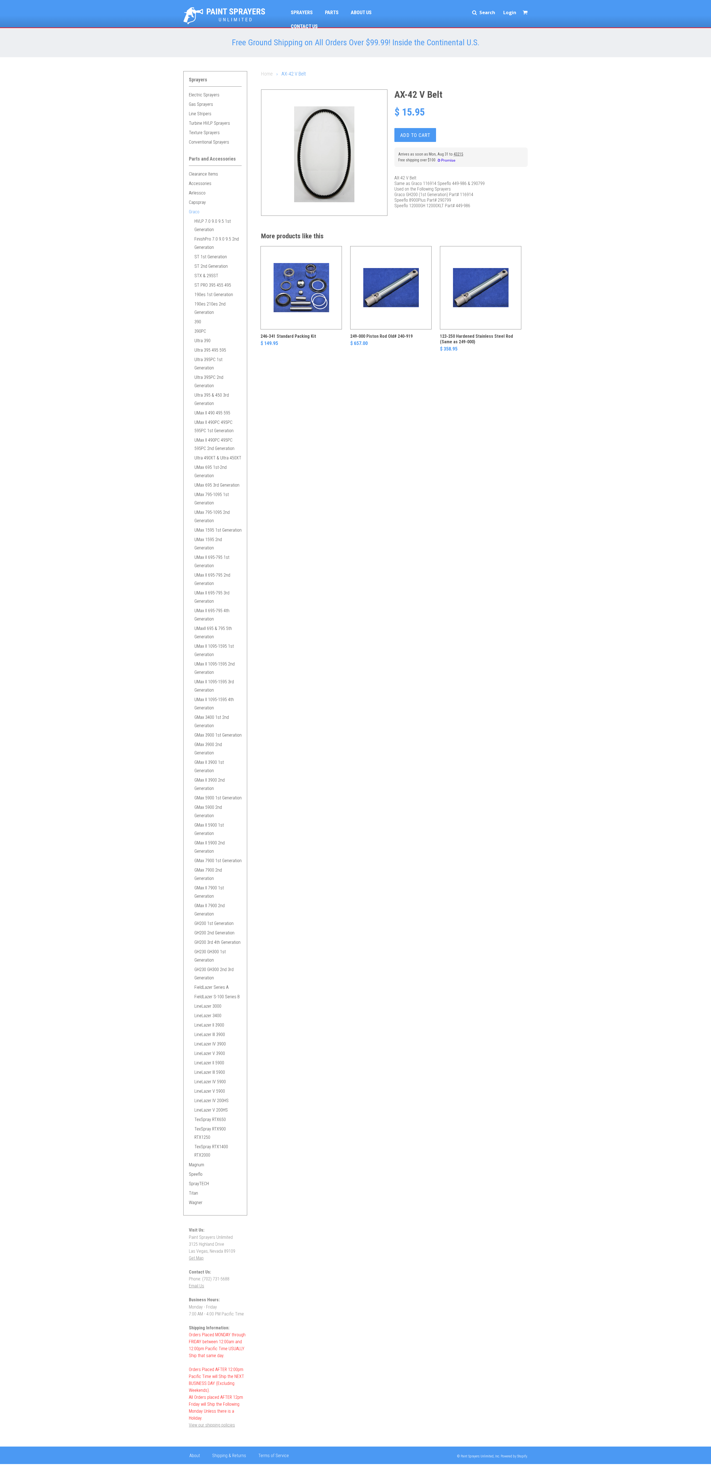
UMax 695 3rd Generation (216, 485)
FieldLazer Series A (211, 987)
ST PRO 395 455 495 (212, 285)
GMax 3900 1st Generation (218, 735)
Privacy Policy (201, 1466)
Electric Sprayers (204, 94)
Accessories (200, 183)
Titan (193, 1193)
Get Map (196, 1258)
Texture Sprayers (204, 132)
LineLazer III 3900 (209, 1034)
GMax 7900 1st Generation (218, 860)
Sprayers (302, 12)
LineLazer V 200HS (211, 1110)
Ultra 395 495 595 (210, 350)
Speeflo (195, 1174)
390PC (200, 331)
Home (267, 74)
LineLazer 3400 (207, 1015)
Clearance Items (203, 174)
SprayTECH (199, 1183)
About (194, 1455)
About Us (361, 12)
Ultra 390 (202, 340)
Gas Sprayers (201, 104)
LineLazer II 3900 (209, 1025)
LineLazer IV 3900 (210, 1044)
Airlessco (197, 193)
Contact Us (304, 26)
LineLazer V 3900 (209, 1053)
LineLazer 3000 (207, 1006)
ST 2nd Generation (211, 266)
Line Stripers (200, 113)
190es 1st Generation (213, 294)
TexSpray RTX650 (210, 1119)
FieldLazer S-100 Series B (217, 996)
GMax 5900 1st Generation (218, 797)
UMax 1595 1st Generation (218, 530)
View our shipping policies (212, 1425)
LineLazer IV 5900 (210, 1081)
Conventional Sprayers (209, 142)
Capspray (197, 202)
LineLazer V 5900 (209, 1091)
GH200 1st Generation (214, 923)
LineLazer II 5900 (209, 1062)
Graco (194, 211)
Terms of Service (273, 1455)
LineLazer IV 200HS (211, 1100)
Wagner (195, 1202)
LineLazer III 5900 (209, 1072)
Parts (332, 12)
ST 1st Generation (210, 256)
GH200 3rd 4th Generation (217, 942)
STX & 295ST (206, 275)
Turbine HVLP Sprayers (209, 123)
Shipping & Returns (229, 1455)
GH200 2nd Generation (214, 932)
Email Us (196, 1286)
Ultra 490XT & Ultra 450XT (217, 458)
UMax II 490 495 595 (212, 413)
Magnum (196, 1164)
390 (197, 321)
